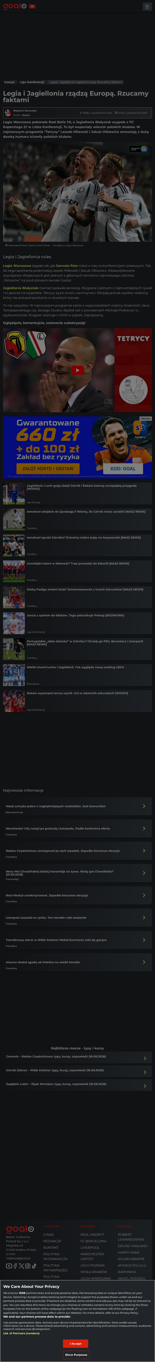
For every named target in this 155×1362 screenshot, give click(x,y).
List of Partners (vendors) (21, 1333)
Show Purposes (76, 1354)
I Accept (76, 1343)
